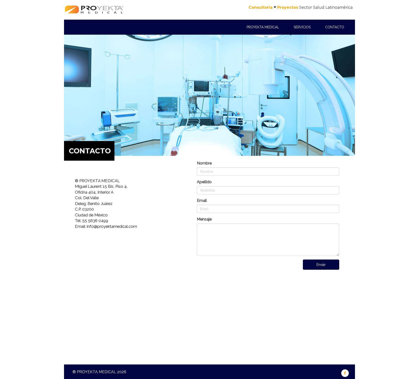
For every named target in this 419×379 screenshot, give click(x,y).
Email (202, 200)
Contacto (334, 27)
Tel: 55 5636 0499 (91, 220)
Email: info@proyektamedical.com (106, 226)
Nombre (204, 163)
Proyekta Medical (263, 27)
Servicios (302, 27)
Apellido (204, 182)
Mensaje (204, 219)
